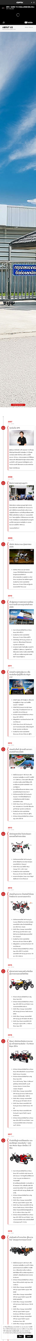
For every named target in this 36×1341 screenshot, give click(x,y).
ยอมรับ (29, 1336)
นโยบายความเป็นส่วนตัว (12, 1331)
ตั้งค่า (29, 1333)
